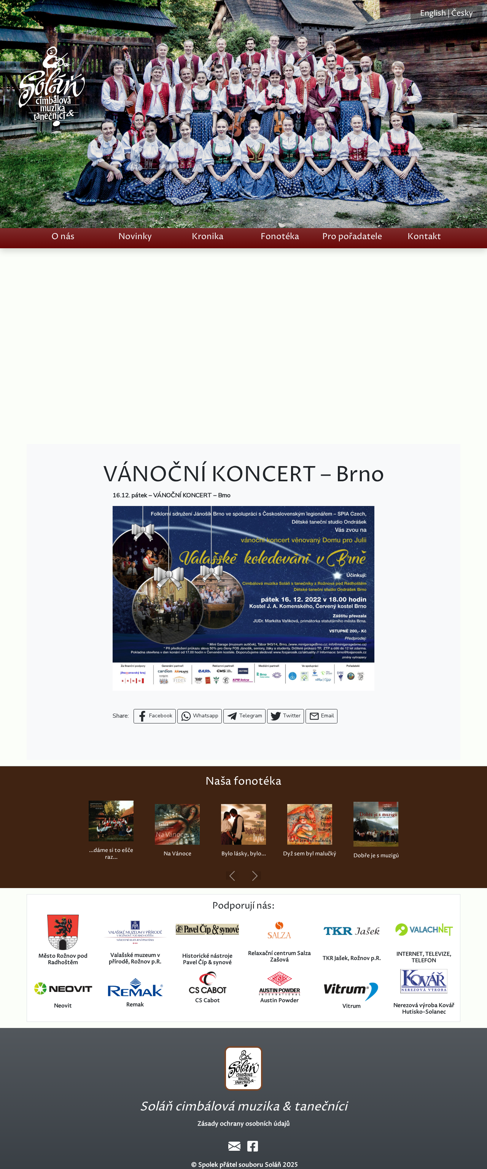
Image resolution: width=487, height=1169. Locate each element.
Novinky (135, 236)
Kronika (207, 236)
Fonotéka (280, 236)
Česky (462, 13)
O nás (63, 236)
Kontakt (424, 236)
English (433, 13)
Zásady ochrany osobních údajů (243, 1124)
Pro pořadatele (352, 236)
